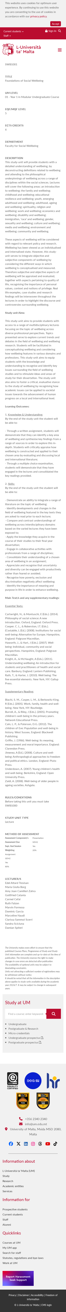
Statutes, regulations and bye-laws (23, 1258)
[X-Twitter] (18, 1143)
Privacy (12, 1295)
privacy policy (38, 16)
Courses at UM (11, 1242)
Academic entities (13, 1186)
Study (6, 1176)
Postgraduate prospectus (23, 1042)
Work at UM (10, 1263)
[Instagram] (33, 1143)
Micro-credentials (19, 1033)
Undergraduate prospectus (24, 1038)
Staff (6, 35)
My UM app (10, 1248)
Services (7, 1191)
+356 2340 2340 (35, 1119)
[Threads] (40, 1143)
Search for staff (12, 1253)
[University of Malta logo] (22, 51)
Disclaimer (23, 1295)
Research (8, 1181)
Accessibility (37, 1295)
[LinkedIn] (26, 1143)
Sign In (52, 31)
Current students (13, 31)
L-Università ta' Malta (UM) (19, 1171)
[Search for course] (53, 1014)
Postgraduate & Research (23, 1028)
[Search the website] (59, 31)
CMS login (46, 1305)
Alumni (7, 1224)
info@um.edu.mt (35, 1124)
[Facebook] (11, 1143)
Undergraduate (17, 1024)
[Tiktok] (55, 1143)
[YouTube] (47, 1143)
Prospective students (15, 1209)
